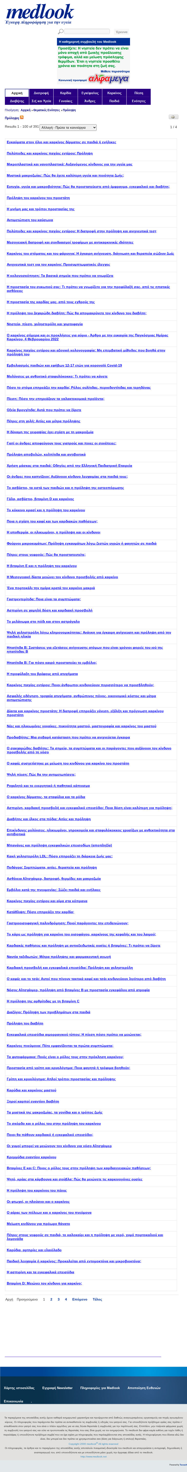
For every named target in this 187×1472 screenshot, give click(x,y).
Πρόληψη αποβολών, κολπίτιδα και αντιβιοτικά (46, 454)
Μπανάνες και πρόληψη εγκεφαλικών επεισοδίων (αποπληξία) (59, 845)
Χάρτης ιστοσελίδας (19, 1388)
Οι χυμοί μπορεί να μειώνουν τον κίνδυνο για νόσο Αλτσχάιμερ (59, 1146)
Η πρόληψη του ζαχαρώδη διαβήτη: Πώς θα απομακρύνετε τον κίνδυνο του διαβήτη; (77, 313)
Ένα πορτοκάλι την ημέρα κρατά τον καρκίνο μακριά (51, 588)
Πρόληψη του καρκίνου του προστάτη (38, 198)
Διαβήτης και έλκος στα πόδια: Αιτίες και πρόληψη (49, 819)
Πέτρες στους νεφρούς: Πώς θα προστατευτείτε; (46, 554)
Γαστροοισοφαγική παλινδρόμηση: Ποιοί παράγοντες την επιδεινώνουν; (68, 923)
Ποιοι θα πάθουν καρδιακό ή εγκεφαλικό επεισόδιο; (50, 1135)
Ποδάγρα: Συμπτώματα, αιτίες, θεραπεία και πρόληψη (52, 867)
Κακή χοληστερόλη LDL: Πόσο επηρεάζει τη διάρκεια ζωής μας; (60, 856)
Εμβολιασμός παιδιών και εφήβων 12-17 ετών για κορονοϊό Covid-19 (64, 365)
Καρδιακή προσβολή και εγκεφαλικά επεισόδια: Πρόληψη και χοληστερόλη (70, 967)
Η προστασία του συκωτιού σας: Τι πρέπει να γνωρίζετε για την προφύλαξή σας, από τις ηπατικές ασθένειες (88, 289)
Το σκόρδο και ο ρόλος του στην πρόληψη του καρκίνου (54, 1123)
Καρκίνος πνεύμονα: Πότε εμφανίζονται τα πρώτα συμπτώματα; (60, 1046)
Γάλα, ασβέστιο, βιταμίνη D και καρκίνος (40, 499)
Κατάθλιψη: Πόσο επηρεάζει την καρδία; (40, 912)
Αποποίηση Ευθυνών (144, 1388)
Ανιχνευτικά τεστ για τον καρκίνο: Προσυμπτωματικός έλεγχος (58, 264)
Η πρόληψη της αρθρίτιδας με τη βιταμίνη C (43, 1001)
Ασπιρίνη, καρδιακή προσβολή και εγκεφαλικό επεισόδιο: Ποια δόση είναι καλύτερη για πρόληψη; (89, 808)
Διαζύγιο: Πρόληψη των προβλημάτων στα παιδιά (48, 1012)
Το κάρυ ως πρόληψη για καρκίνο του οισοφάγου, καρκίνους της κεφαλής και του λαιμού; (81, 934)
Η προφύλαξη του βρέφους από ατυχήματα (42, 674)
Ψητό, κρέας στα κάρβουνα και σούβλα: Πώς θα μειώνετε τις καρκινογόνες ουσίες (74, 1179)
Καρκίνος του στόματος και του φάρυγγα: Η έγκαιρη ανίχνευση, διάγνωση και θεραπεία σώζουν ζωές (90, 253)
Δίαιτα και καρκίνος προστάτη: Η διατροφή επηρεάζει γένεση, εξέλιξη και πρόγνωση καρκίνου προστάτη (85, 713)
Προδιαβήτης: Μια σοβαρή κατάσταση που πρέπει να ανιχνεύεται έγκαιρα (68, 737)
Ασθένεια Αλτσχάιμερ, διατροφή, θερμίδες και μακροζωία (54, 878)
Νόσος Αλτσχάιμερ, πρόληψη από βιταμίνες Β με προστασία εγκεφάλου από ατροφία (78, 990)
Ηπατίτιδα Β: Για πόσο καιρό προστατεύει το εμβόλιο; (52, 662)
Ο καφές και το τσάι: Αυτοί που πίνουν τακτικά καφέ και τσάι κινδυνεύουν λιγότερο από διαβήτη (86, 979)
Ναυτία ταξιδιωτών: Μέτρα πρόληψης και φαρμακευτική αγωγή (59, 957)
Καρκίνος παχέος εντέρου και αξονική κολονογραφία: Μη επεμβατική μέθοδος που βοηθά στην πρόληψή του (86, 352)
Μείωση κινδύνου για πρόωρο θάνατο (38, 1224)
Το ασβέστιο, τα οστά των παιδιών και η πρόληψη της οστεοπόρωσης (65, 488)
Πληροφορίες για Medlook (100, 1388)
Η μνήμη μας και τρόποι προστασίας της (41, 209)
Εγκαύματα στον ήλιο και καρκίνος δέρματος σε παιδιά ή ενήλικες (61, 142)
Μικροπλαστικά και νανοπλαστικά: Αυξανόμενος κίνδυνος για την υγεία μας (69, 164)
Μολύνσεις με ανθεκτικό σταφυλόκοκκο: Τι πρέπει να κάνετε (57, 376)
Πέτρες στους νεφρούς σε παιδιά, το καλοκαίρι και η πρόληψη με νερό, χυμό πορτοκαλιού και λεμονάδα (85, 1237)
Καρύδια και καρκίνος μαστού (31, 1090)
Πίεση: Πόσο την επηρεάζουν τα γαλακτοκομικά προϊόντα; (55, 399)
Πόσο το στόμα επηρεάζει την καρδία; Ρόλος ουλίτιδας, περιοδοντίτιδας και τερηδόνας (79, 387)
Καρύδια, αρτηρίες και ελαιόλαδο (34, 1250)
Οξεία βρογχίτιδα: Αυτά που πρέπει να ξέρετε (44, 410)
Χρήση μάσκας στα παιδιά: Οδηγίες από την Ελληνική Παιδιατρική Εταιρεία (69, 465)
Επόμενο (79, 1299)
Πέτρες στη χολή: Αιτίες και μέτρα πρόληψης (43, 421)
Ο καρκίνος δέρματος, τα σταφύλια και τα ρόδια (46, 797)
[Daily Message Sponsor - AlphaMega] (93, 83)
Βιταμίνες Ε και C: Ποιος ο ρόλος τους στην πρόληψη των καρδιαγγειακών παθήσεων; (79, 1168)
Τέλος (97, 1299)
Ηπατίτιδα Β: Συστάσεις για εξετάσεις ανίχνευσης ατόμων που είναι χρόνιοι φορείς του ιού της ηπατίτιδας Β (85, 649)
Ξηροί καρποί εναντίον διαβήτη (33, 1101)
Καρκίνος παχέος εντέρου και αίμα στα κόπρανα (47, 901)
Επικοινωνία (13, 1401)
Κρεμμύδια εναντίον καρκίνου (31, 1157)
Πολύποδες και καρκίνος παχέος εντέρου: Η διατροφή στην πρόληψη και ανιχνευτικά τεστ (81, 231)
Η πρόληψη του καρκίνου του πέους (37, 1190)
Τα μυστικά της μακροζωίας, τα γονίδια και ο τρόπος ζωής (55, 1112)
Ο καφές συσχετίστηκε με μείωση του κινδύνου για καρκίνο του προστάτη (68, 763)
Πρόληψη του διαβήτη (25, 1023)
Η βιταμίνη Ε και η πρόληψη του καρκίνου (42, 566)
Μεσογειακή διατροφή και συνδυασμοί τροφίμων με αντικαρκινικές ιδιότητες (70, 242)
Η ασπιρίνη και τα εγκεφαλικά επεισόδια (40, 1272)
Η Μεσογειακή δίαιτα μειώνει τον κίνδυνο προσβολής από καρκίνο (62, 577)
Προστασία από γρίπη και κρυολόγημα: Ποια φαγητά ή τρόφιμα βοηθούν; (68, 1068)
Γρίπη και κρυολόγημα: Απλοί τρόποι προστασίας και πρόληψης (61, 1079)
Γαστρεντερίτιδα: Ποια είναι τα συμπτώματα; (44, 599)
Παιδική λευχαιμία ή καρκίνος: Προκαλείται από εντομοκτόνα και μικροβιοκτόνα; (74, 1261)
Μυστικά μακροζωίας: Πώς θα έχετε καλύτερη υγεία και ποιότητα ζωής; (65, 175)
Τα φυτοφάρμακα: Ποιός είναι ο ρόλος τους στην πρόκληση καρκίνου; (65, 1057)
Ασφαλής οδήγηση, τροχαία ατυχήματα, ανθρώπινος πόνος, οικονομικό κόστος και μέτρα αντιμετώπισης (81, 698)
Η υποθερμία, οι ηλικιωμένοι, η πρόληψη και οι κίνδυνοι (53, 532)
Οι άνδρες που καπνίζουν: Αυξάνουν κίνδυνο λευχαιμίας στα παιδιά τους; (67, 476)
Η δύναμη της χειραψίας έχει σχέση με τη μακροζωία (50, 432)
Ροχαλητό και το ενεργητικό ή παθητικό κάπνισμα (48, 786)
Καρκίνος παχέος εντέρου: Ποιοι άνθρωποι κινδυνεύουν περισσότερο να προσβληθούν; (80, 685)
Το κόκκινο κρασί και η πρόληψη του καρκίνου (46, 510)
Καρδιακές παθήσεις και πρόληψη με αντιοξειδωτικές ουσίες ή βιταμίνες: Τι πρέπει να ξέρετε (83, 945)
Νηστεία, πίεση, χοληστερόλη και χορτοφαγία (45, 324)
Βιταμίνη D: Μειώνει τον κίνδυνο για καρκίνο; (44, 1283)
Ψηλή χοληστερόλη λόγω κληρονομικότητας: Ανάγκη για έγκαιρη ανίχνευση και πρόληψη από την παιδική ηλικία (89, 634)
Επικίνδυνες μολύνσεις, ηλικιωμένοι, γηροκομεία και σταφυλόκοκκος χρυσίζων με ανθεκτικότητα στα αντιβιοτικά (91, 832)
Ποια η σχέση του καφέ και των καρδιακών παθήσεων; (52, 521)
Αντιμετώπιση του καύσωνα (30, 220)
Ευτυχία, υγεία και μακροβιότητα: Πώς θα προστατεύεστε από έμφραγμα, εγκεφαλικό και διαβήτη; (88, 186)
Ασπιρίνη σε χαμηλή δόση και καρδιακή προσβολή (50, 610)
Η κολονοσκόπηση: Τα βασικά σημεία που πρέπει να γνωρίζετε (60, 276)
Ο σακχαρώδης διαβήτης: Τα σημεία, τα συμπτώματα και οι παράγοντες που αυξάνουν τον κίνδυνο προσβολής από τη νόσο (89, 750)
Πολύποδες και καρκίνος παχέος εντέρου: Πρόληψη (50, 153)
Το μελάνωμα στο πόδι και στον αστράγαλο (43, 621)
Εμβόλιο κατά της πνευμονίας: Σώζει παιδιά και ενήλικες (54, 890)
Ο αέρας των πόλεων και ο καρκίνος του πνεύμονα (49, 1212)
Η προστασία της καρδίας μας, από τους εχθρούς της (51, 302)
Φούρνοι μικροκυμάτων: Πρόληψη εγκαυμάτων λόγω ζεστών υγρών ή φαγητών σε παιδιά (82, 543)
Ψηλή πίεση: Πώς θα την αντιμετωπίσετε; (41, 774)
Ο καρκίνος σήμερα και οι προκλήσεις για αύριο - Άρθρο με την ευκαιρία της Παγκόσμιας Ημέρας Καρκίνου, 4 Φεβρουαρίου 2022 (87, 337)
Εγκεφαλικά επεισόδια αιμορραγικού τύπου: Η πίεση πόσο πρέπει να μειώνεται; (74, 1034)
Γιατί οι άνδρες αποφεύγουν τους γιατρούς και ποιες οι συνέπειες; (61, 443)
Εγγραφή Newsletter (57, 1388)
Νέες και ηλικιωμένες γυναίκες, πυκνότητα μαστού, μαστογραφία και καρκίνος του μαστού (81, 726)
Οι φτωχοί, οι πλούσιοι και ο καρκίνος (38, 1201)
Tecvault (183, 1465)
